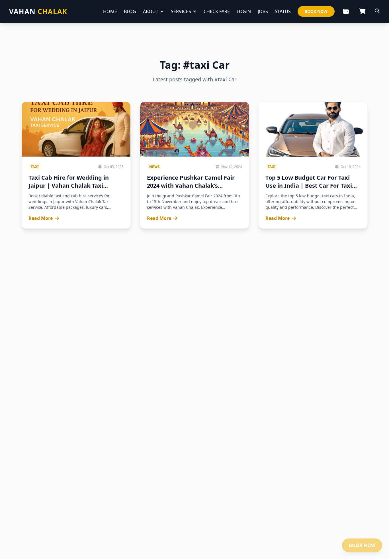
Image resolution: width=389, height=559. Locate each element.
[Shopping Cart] (362, 11)
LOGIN (244, 11)
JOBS (263, 11)
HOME (110, 11)
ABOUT (150, 11)
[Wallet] (346, 11)
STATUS (283, 11)
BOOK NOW (316, 11)
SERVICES (181, 11)
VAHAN (38, 11)
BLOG (130, 11)
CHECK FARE (217, 11)
